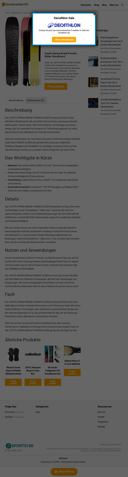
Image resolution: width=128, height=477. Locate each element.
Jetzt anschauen (64, 39)
